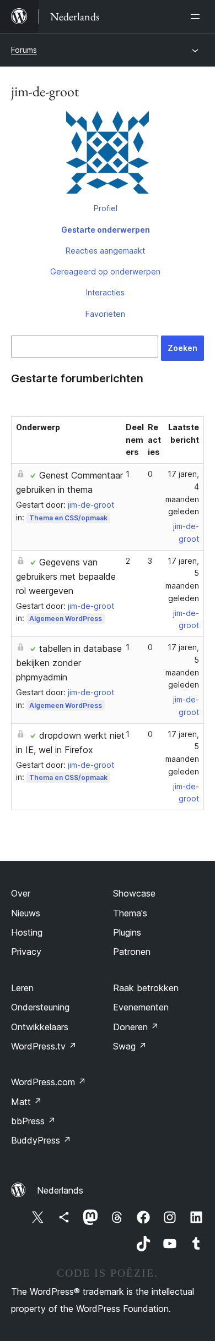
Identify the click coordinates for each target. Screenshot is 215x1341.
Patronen (131, 951)
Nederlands (60, 1190)
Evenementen (141, 1007)
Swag (130, 1046)
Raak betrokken (146, 987)
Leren (22, 987)
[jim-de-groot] (107, 154)
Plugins (127, 932)
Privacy (26, 951)
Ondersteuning (40, 1007)
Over (20, 893)
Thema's (130, 913)
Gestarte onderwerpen (105, 229)
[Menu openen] (197, 16)
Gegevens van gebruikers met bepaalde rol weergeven (66, 576)
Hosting (26, 932)
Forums (24, 49)
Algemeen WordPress (65, 618)
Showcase (134, 893)
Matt (26, 1101)
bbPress (33, 1120)
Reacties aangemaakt (105, 250)
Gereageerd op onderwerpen (105, 271)
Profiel (105, 208)
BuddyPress (41, 1140)
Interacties (105, 292)
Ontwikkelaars (39, 1026)
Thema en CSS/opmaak (68, 518)
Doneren (136, 1026)
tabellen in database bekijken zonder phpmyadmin (69, 663)
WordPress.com (48, 1081)
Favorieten (105, 313)
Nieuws (25, 913)
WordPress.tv (44, 1046)
